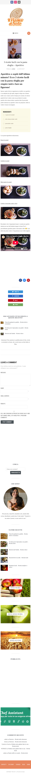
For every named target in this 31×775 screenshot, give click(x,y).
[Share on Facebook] (20, 281)
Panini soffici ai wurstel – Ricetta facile (18, 753)
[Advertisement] (15, 267)
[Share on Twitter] (24, 281)
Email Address (5, 396)
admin (13, 69)
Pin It (16, 300)
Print (16, 304)
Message (3, 372)
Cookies (18, 764)
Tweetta (16, 291)
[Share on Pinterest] (28, 281)
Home (28, 764)
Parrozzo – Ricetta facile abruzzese (18, 739)
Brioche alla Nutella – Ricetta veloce (14, 333)
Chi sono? (11, 764)
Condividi (16, 296)
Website (3, 403)
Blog (23, 764)
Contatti (3, 764)
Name (2, 388)
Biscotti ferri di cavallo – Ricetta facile (18, 557)
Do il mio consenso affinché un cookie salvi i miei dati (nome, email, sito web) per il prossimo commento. (15, 415)
